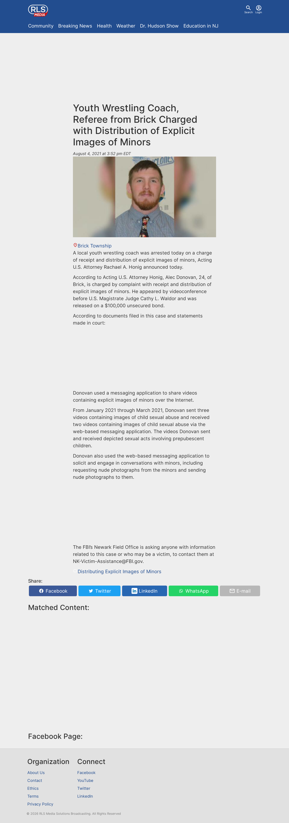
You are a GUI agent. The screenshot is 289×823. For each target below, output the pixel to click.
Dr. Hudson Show (159, 26)
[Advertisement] (144, 65)
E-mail (243, 591)
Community (40, 26)
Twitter (102, 591)
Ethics (33, 788)
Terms (33, 796)
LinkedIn (147, 591)
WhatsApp (196, 591)
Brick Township (95, 246)
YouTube (85, 780)
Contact (34, 780)
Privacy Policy (40, 804)
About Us (36, 772)
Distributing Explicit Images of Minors (119, 571)
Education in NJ (200, 26)
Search (248, 12)
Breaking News (75, 26)
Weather (125, 26)
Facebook (55, 591)
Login (258, 12)
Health (104, 26)
